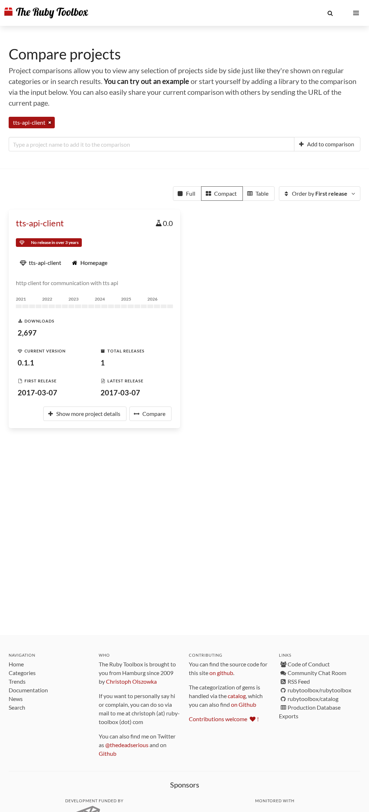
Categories (22, 672)
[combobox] (151, 144)
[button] (330, 13)
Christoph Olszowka (131, 681)
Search (17, 707)
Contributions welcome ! (224, 718)
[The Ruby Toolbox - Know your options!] (46, 13)
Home (16, 664)
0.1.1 (26, 362)
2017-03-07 (37, 392)
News (16, 698)
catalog (237, 695)
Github (107, 753)
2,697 (27, 332)
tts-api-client (40, 223)
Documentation (28, 690)
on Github (243, 704)
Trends (17, 681)
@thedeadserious (126, 744)
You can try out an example (146, 81)
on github (221, 672)
